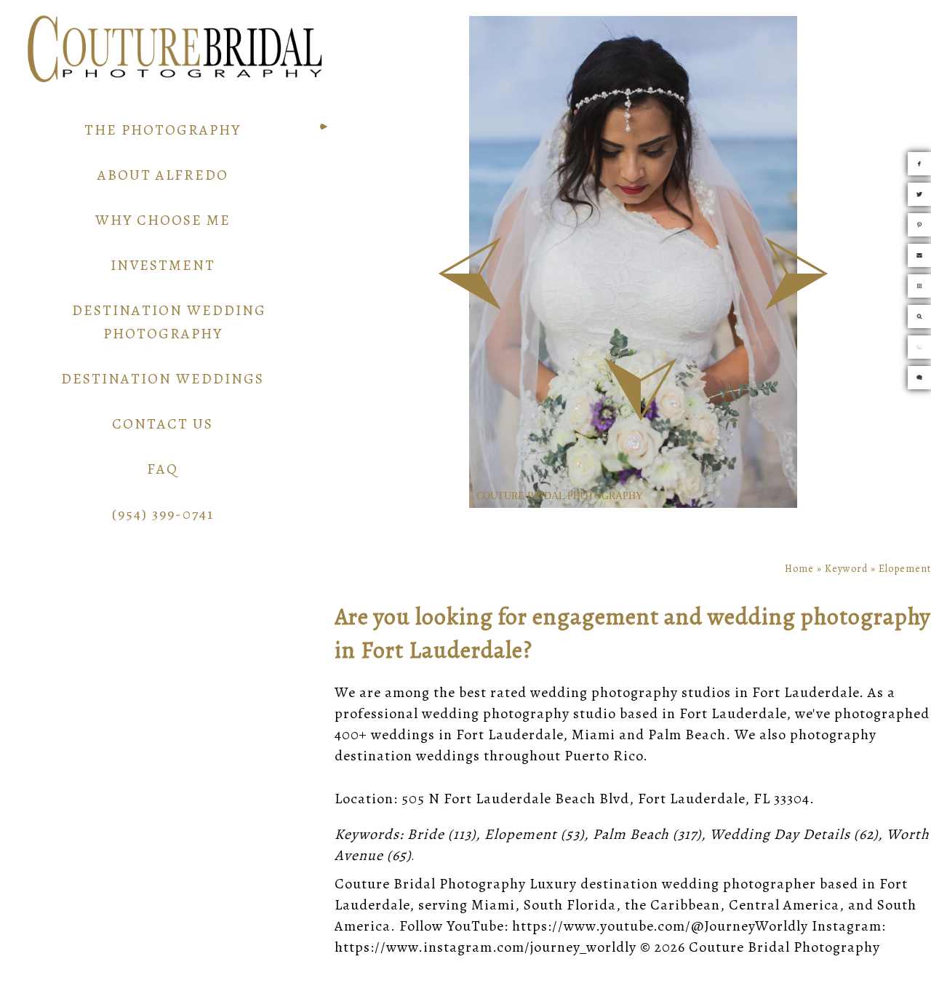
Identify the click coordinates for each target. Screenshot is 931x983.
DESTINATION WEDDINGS (162, 379)
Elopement (520, 834)
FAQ (162, 469)
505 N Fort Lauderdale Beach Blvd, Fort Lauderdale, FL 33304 (605, 798)
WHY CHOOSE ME (163, 220)
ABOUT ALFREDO (162, 175)
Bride (425, 834)
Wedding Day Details (780, 834)
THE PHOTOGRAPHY (162, 130)
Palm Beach (631, 834)
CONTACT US (162, 424)
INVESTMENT (163, 265)
